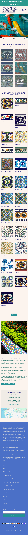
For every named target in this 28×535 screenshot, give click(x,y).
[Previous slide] (3, 38)
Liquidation (5, 492)
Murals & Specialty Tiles (8, 489)
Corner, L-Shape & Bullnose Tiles (10, 485)
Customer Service (7, 499)
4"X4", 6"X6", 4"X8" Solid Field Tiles (11, 482)
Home (4, 468)
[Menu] (25, 9)
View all (14, 314)
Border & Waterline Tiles (8, 478)
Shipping (5, 503)
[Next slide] (24, 38)
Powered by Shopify (19, 530)
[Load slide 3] (13, 38)
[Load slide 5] (15, 38)
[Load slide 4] (14, 38)
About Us (5, 496)
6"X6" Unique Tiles (7, 475)
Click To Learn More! (8, 383)
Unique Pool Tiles (11, 530)
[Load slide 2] (12, 38)
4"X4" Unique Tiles (7, 471)
